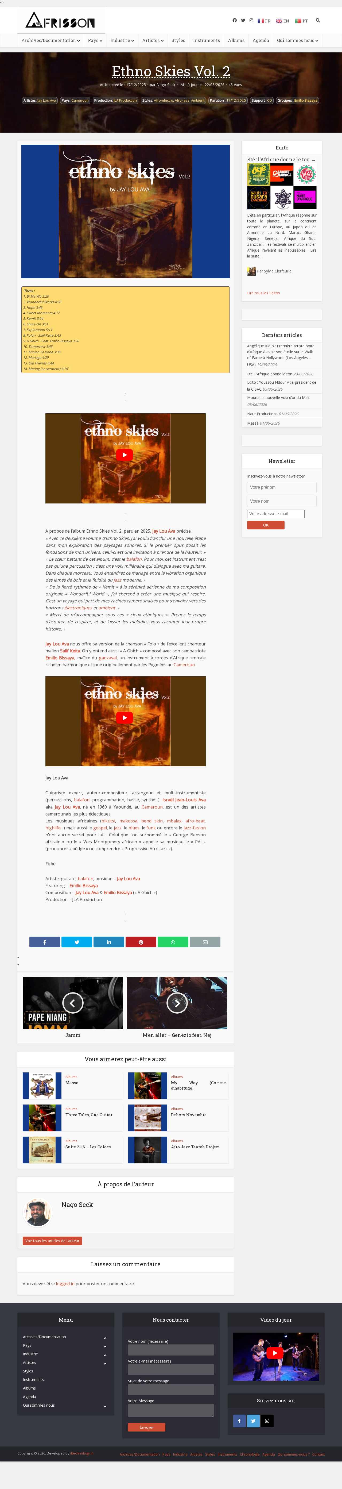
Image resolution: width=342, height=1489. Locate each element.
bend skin (152, 821)
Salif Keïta (70, 651)
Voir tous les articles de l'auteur (52, 1240)
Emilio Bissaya (305, 100)
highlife (53, 828)
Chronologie (250, 1454)
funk (151, 828)
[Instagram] (267, 1421)
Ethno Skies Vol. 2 (171, 71)
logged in (65, 1284)
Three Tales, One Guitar (88, 1114)
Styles (178, 40)
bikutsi (108, 821)
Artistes (151, 40)
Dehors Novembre (189, 1114)
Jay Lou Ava (46, 100)
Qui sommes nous (295, 40)
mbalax (174, 821)
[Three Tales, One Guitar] (42, 1118)
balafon (134, 559)
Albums (236, 40)
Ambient (197, 100)
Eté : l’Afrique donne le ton (281, 159)
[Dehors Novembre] (147, 1118)
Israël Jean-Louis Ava (184, 800)
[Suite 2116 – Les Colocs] (42, 1150)
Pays (93, 40)
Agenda (260, 40)
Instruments (206, 40)
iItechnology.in (82, 1453)
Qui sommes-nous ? (294, 1454)
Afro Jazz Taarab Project (195, 1146)
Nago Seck (166, 84)
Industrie (120, 40)
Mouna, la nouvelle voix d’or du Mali (278, 397)
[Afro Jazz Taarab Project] (147, 1150)
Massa (72, 1082)
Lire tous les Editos (263, 292)
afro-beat (195, 821)
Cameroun (80, 100)
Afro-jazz (182, 100)
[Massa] (42, 1085)
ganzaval (108, 658)
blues (134, 828)
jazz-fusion (195, 828)
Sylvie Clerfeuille (278, 271)
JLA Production (125, 100)
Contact (318, 1454)
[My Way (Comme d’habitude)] (147, 1085)
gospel (100, 828)
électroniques (78, 608)
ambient (106, 608)
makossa (128, 821)
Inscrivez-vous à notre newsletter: (276, 476)
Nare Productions (262, 413)
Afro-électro (163, 100)
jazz (117, 580)
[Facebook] (239, 1421)
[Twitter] (253, 1421)
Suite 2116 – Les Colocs (88, 1146)
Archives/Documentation (48, 40)
